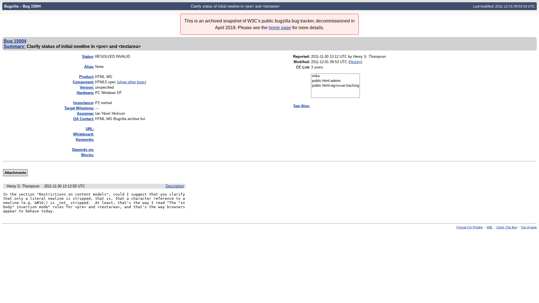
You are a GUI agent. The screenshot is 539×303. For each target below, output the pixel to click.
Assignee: (85, 113)
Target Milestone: (79, 108)
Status (87, 56)
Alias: (89, 67)
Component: (83, 82)
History (355, 62)
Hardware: (85, 93)
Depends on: (83, 150)
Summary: (15, 46)
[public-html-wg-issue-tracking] (335, 85)
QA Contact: (83, 119)
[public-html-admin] (335, 81)
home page (280, 27)
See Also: (301, 106)
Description (175, 186)
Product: (86, 77)
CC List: (303, 67)
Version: (87, 87)
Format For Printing (469, 227)
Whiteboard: (83, 134)
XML (490, 227)
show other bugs (131, 82)
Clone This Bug (506, 227)
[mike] (335, 76)
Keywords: (85, 139)
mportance (83, 103)
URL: (90, 129)
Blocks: (87, 155)
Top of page (529, 227)
